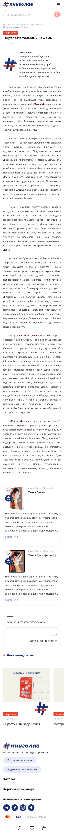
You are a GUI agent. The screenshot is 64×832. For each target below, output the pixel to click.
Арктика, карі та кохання (43, 640)
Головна (7, 24)
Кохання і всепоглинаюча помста (26, 621)
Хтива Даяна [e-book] (42, 555)
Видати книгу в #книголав (22, 769)
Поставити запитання (19, 760)
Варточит (20, 24)
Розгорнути (11, 536)
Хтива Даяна (36, 492)
